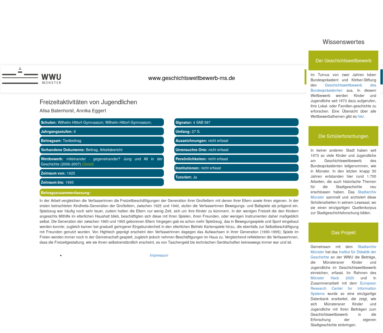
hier (361, 116)
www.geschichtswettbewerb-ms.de (191, 77)
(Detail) (87, 163)
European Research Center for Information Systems (343, 288)
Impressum (159, 255)
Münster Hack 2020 (332, 277)
